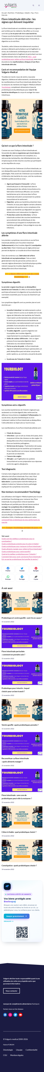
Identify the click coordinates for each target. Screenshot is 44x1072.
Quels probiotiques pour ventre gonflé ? (16, 551)
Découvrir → (8, 921)
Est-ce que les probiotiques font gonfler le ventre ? (20, 559)
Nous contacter (11, 991)
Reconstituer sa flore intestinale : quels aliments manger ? (15, 760)
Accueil (4, 13)
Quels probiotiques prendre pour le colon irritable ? (20, 544)
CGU (5, 1055)
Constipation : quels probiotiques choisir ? (19, 865)
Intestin (27, 13)
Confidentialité (31, 1050)
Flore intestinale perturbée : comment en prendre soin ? (13, 653)
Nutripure (35, 1004)
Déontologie (8, 1050)
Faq (32, 13)
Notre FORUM (8, 1045)
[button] (33, 5)
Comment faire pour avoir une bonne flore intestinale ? (22, 557)
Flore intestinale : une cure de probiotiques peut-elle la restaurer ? (17, 797)
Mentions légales (16, 1055)
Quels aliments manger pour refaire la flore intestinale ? (22, 549)
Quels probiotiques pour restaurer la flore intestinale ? (21, 546)
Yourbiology (6, 87)
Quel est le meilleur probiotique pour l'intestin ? (19, 554)
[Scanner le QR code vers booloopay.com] (22, 932)
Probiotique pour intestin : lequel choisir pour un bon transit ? (15, 689)
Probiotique (19, 13)
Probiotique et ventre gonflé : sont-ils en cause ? (22, 618)
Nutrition (11, 13)
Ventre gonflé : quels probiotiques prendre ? (20, 725)
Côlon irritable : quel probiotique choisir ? (19, 832)
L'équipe (19, 1050)
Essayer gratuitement (15, 916)
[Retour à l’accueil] (10, 5)
